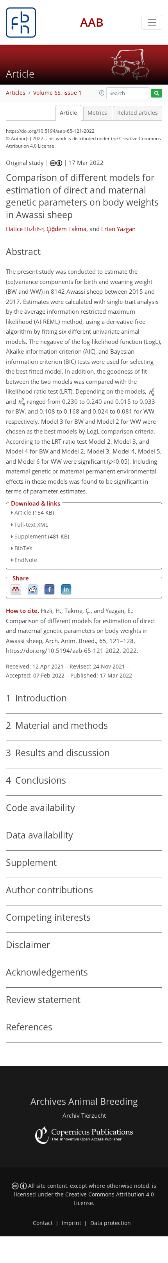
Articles (15, 92)
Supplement (30, 536)
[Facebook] (49, 589)
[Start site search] (156, 93)
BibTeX (23, 548)
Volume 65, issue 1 (57, 92)
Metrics (97, 112)
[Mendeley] (16, 589)
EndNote (25, 560)
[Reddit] (32, 589)
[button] (102, 92)
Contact (43, 1223)
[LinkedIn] (66, 589)
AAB (92, 22)
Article (68, 112)
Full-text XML (31, 524)
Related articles (137, 112)
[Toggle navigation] (151, 22)
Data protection (110, 1223)
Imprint (71, 1223)
